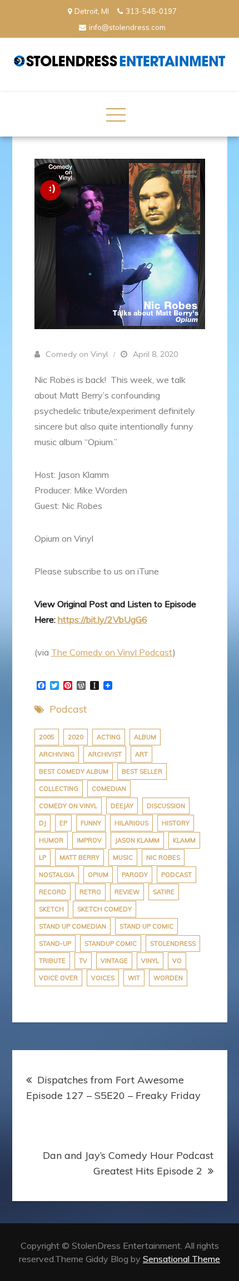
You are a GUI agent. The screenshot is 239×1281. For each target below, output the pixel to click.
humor (51, 840)
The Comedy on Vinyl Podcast (112, 652)
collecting (58, 789)
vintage (114, 961)
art (141, 754)
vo (177, 961)
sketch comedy (104, 909)
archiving (56, 754)
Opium (98, 875)
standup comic (110, 943)
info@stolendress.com (127, 27)
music (123, 857)
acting (109, 737)
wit (134, 978)
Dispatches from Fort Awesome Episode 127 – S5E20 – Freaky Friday (113, 1087)
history (176, 823)
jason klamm (137, 840)
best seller (142, 771)
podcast (176, 875)
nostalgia (56, 875)
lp (42, 857)
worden (168, 978)
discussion (166, 806)
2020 (75, 737)
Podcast (68, 709)
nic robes (163, 857)
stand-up (55, 943)
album (145, 737)
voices (102, 978)
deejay (122, 806)
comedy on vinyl (68, 806)
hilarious (131, 823)
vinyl (150, 961)
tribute (52, 961)
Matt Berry (79, 857)
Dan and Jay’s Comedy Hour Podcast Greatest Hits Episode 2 (128, 1163)
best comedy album (73, 771)
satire (164, 892)
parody (135, 875)
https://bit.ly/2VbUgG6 (102, 619)
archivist (105, 754)
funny (91, 823)
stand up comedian (72, 926)
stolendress (173, 943)
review (127, 892)
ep (63, 823)
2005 (46, 737)
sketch (51, 909)
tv (83, 961)
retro (90, 892)
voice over (58, 978)
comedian (109, 789)
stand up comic (146, 926)
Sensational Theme (181, 1258)
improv (89, 840)
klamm (184, 840)
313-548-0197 (151, 11)
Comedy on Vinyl (77, 354)
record (52, 892)
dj (42, 823)
